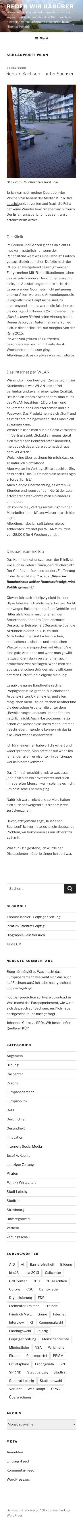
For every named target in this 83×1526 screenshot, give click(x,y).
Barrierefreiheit (42, 1265)
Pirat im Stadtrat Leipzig (25, 926)
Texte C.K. (14, 944)
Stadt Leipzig (17, 1192)
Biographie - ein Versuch (26, 935)
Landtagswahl (20, 1331)
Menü (44, 38)
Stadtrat (13, 1201)
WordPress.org (18, 1480)
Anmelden (15, 1452)
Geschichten (17, 1119)
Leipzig (42, 1331)
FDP (41, 1298)
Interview (16, 1323)
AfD (12, 1265)
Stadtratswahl (51, 1381)
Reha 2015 (15, 333)
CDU (36, 1281)
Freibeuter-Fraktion (24, 1306)
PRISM (58, 1356)
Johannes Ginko (19, 1023)
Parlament (56, 1348)
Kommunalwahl (51, 1323)
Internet (59, 1314)
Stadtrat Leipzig (21, 1381)
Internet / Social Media (24, 1147)
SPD (63, 1364)
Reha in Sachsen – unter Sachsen (40, 73)
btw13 (14, 1273)
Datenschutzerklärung (22, 1510)
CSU (29, 1289)
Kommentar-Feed (20, 1470)
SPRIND (15, 1372)
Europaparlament (20, 1092)
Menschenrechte (55, 1339)
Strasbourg (15, 1210)
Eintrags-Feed (18, 1461)
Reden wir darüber (40, 6)
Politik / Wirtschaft (21, 1183)
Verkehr (13, 1228)
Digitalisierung (20, 1298)
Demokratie (48, 1289)
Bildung (13, 1065)
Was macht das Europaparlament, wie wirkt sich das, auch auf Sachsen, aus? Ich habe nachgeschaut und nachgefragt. (40, 1008)
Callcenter (15, 1074)
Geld (10, 1110)
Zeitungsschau (18, 1237)
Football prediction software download (37, 997)
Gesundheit (16, 1128)
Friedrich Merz (20, 1314)
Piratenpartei (36, 1356)
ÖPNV (56, 1389)
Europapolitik (17, 1101)
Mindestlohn (19, 1348)
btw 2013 (32, 1273)
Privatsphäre (19, 1364)
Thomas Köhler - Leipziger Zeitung (33, 917)
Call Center (18, 1281)
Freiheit (51, 1306)
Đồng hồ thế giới (19, 972)
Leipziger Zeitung (20, 1165)
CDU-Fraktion (56, 1281)
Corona (12, 1083)
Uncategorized (18, 1219)
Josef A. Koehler (19, 1156)
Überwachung (20, 1397)
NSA (38, 1348)
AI (22, 1265)
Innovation (15, 1137)
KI (31, 1323)
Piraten (12, 1174)
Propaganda (44, 1364)
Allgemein (15, 1056)
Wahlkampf (36, 1389)
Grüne (42, 1314)
